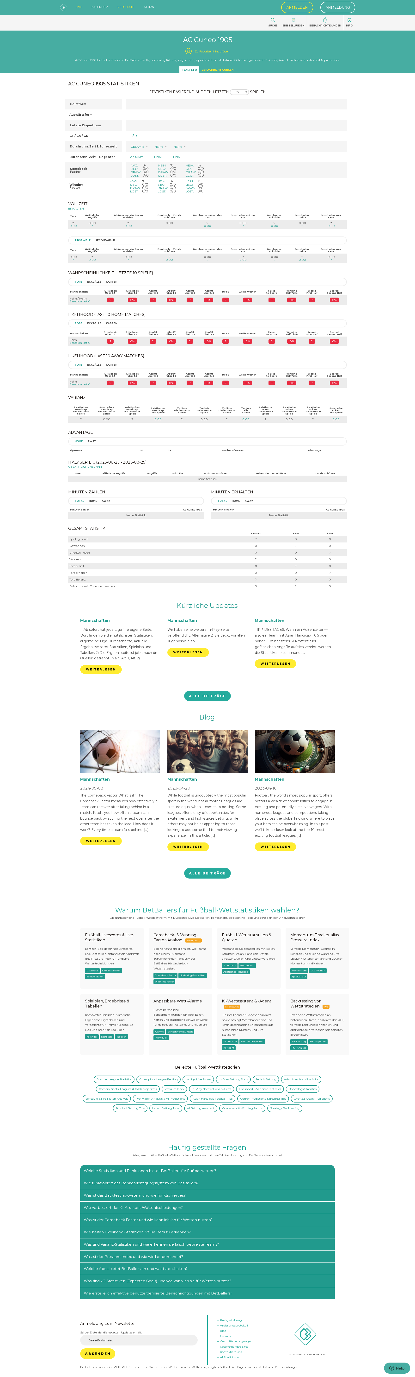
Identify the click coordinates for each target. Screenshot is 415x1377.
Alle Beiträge (207, 696)
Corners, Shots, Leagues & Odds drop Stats (128, 1089)
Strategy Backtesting (284, 1108)
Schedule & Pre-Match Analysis (106, 1098)
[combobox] (239, 92)
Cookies (225, 1336)
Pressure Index (174, 1089)
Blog (207, 717)
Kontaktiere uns (231, 1352)
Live (79, 7)
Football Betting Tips (130, 1108)
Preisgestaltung (231, 1320)
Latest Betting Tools (165, 1108)
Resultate (125, 7)
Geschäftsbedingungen (236, 1341)
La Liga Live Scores (198, 1079)
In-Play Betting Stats (233, 1079)
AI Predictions (229, 1357)
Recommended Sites (234, 1346)
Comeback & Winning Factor (242, 1108)
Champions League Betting (158, 1079)
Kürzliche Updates (207, 605)
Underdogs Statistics (303, 1089)
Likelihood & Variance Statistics (260, 1089)
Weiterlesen (101, 669)
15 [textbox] (237, 92)
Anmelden (297, 7)
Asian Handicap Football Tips (212, 1098)
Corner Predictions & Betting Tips (263, 1098)
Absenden (97, 1354)
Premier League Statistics (114, 1079)
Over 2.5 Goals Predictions (312, 1098)
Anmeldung (338, 7)
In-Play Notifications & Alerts (211, 1089)
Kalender (100, 7)
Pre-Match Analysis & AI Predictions (160, 1098)
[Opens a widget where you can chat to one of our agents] (397, 1369)
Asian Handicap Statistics (301, 1079)
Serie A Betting (266, 1079)
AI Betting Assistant (200, 1108)
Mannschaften (95, 620)
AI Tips (149, 7)
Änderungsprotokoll (234, 1325)
